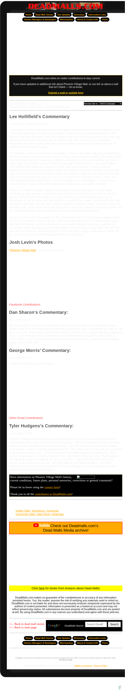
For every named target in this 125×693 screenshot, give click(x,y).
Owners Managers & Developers (40, 19)
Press (105, 19)
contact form (51, 487)
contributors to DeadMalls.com (53, 494)
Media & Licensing (83, 665)
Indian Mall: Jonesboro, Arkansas (37, 510)
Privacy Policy (100, 665)
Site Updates (63, 14)
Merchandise (66, 19)
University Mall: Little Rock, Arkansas (40, 514)
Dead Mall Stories (44, 14)
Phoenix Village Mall (22, 250)
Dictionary (79, 14)
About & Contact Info (87, 19)
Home (28, 14)
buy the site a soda (65, 659)
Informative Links (97, 14)
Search (114, 624)
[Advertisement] (65, 48)
